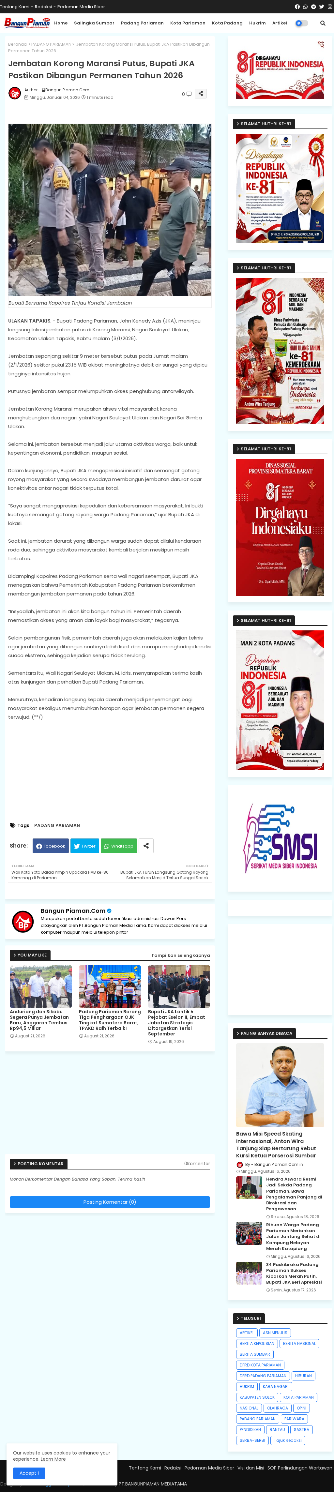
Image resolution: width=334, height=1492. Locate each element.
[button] (322, 23)
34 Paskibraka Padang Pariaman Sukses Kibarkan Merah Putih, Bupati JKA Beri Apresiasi (294, 1274)
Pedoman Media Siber (81, 7)
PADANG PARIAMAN (51, 44)
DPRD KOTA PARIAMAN (260, 1365)
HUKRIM (247, 1386)
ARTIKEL (247, 1332)
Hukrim (257, 23)
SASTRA (301, 1429)
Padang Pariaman (142, 23)
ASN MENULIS (275, 1332)
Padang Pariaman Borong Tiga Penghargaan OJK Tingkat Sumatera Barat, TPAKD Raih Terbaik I (110, 1020)
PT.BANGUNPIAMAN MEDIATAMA (153, 1484)
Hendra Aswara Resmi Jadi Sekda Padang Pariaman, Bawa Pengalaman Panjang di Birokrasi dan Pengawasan (294, 1194)
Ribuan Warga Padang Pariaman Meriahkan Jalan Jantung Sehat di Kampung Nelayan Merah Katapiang (293, 1237)
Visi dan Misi (250, 1468)
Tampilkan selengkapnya (180, 955)
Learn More (53, 1459)
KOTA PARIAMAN (298, 1397)
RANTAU (277, 1429)
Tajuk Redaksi (288, 1440)
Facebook (54, 846)
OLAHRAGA (277, 1408)
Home (61, 23)
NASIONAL (249, 1408)
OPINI (301, 1408)
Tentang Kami (14, 7)
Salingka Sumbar (94, 23)
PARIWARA (294, 1419)
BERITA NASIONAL (299, 1343)
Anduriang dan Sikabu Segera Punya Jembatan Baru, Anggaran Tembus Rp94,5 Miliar (39, 1020)
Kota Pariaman (187, 23)
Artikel (279, 23)
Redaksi (43, 7)
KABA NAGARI (276, 1386)
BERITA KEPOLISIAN (257, 1343)
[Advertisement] (116, 772)
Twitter (89, 846)
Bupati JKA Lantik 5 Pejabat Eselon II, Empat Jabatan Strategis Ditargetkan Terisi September (176, 1023)
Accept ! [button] (29, 1473)
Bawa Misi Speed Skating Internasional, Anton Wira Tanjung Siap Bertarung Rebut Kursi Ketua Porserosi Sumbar (276, 1144)
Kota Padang (227, 23)
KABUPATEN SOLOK (257, 1397)
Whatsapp (122, 846)
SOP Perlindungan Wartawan (299, 1468)
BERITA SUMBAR (255, 1354)
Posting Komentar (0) (110, 1201)
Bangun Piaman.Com (73, 911)
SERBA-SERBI (252, 1440)
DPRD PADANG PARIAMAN (263, 1376)
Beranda (17, 44)
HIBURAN (303, 1376)
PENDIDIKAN (250, 1429)
